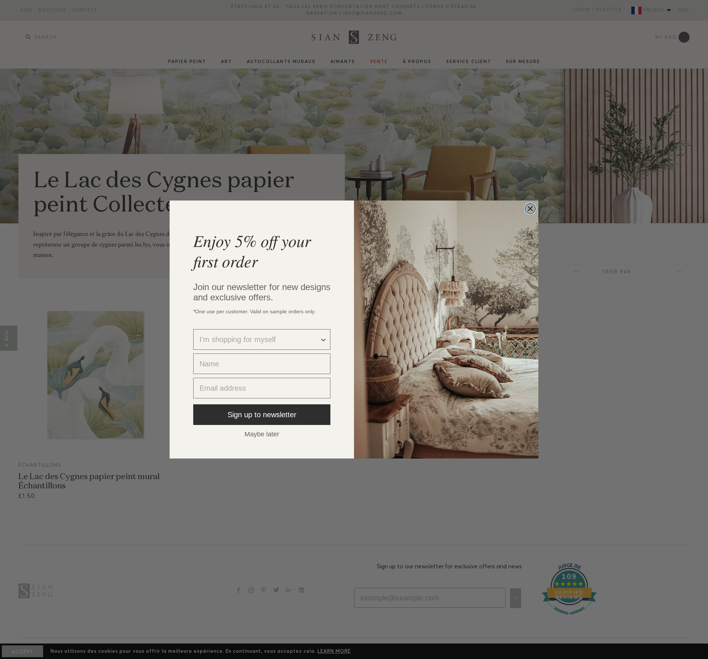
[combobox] (259, 339)
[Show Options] (323, 339)
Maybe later (261, 434)
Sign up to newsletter (262, 415)
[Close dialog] (530, 208)
